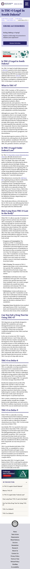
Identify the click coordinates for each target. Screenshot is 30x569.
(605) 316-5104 (18, 4)
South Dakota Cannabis (7, 18)
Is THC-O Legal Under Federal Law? (14, 495)
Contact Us (15, 553)
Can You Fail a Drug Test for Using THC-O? (15, 504)
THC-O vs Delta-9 (8, 513)
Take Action (15, 534)
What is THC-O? (7, 490)
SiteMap (15, 564)
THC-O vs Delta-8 (8, 509)
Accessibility (15, 567)
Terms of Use (15, 559)
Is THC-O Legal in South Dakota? (12, 486)
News (15, 531)
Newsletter (15, 545)
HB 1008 (5, 70)
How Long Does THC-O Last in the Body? (15, 499)
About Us (15, 551)
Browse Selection (15, 43)
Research (15, 548)
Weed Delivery (15, 540)
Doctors (15, 542)
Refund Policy (15, 561)
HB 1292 (18, 75)
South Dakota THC (11, 20)
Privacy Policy (15, 556)
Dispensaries (15, 537)
